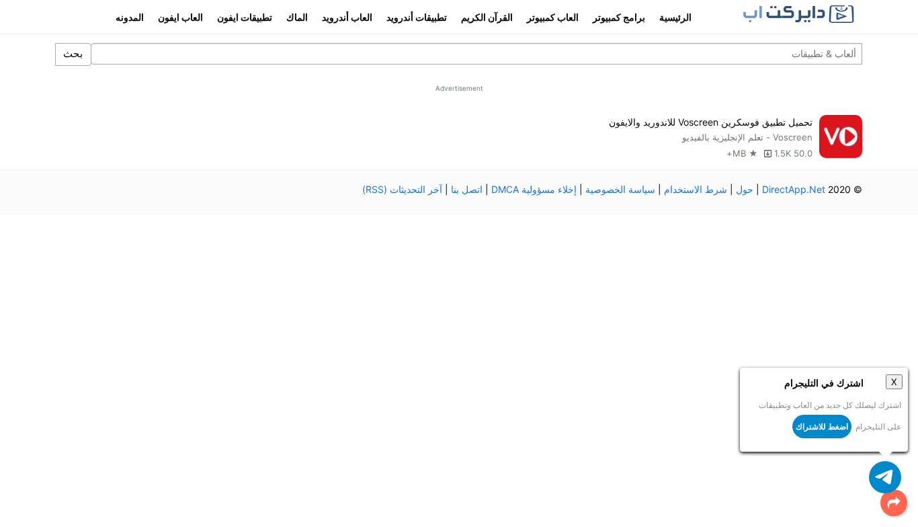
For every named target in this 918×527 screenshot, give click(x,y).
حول (744, 189)
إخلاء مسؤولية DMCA (534, 189)
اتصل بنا (467, 189)
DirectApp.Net (793, 189)
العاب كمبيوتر (553, 17)
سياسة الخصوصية (620, 189)
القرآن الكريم (487, 17)
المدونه (130, 17)
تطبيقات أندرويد (416, 17)
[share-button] (893, 502)
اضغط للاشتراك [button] (822, 426)
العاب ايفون (180, 17)
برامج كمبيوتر (619, 17)
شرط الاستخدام (695, 189)
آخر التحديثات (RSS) (402, 189)
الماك (297, 17)
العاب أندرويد (347, 17)
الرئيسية (675, 17)
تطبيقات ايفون (244, 17)
